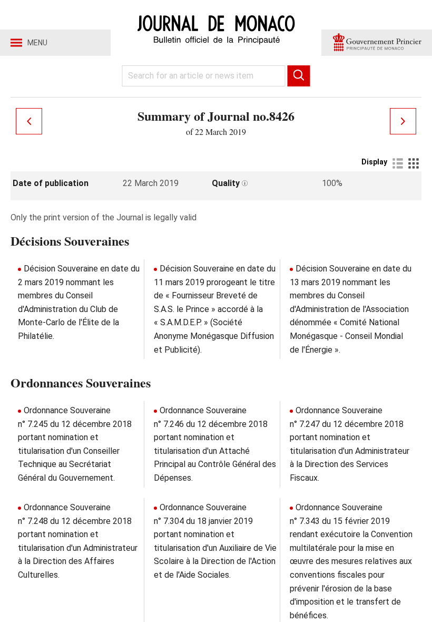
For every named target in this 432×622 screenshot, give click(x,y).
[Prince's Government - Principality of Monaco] (376, 43)
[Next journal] (403, 121)
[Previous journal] (29, 121)
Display (374, 162)
